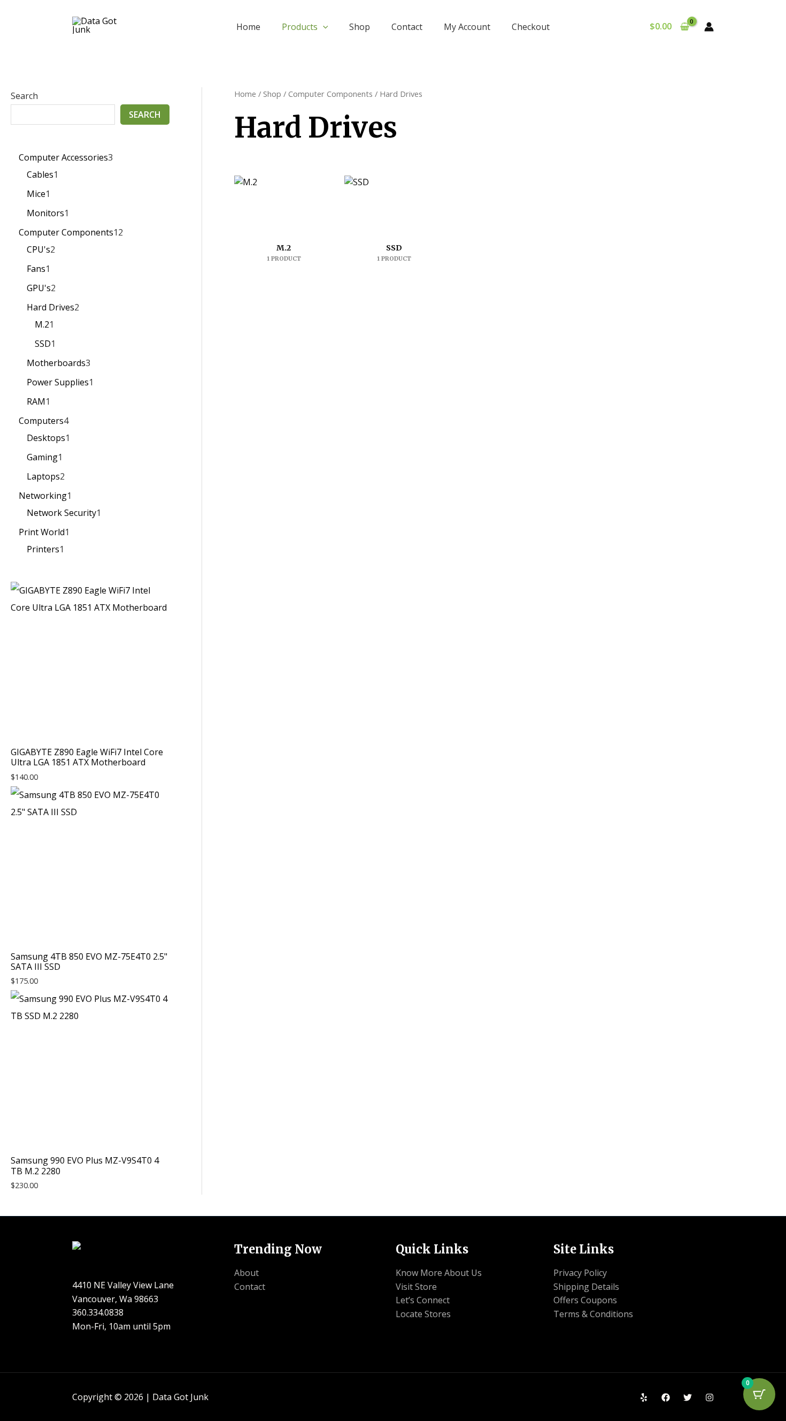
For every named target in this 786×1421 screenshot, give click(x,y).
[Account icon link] (709, 27)
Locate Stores (423, 1314)
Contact (406, 27)
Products (300, 27)
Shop (359, 27)
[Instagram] (709, 1397)
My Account (467, 27)
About (246, 1273)
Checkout (531, 27)
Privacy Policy (580, 1273)
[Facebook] (665, 1397)
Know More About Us (439, 1273)
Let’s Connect (423, 1300)
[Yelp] (643, 1397)
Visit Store (416, 1287)
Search (24, 96)
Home (248, 27)
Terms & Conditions (593, 1314)
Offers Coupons (585, 1300)
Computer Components (330, 93)
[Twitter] (687, 1397)
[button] (323, 27)
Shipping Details (586, 1287)
